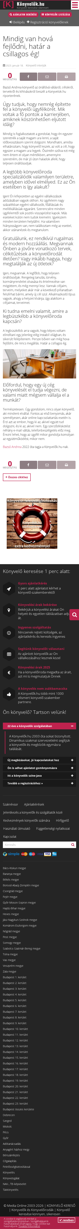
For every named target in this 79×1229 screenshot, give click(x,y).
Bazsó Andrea (12, 447)
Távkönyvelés (10, 1189)
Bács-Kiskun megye (14, 868)
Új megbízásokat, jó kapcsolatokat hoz (33, 760)
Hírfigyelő (62, 820)
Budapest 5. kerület (14, 1000)
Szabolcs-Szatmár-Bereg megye (21, 948)
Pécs (6, 1132)
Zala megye (9, 971)
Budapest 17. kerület (15, 1069)
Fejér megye (10, 897)
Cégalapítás (9, 1161)
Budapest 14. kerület (15, 1052)
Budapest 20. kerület (15, 1086)
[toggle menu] (75, 5)
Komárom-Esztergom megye (20, 925)
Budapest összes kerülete (18, 1109)
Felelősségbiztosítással (16, 1167)
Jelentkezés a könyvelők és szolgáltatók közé (33, 812)
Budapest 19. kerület (15, 1080)
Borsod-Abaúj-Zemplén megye (21, 885)
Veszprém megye (13, 966)
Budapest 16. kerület (15, 1063)
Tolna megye (10, 954)
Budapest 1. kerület (14, 977)
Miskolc (7, 1126)
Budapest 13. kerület (15, 1046)
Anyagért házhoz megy (16, 1149)
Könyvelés (9, 1172)
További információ (29, 1226)
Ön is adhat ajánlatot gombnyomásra (32, 768)
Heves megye (11, 914)
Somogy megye (12, 943)
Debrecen (9, 1115)
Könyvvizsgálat (11, 1178)
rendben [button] (68, 1220)
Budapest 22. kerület (15, 1098)
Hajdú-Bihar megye (14, 908)
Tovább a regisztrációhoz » (25, 783)
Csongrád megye (13, 891)
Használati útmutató (16, 828)
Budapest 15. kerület (15, 1057)
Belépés (19, 22)
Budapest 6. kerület (14, 1006)
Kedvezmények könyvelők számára (26, 820)
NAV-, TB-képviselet (14, 1184)
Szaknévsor (10, 804)
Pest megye (10, 937)
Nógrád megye (11, 931)
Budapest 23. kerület (15, 1103)
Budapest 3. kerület (14, 988)
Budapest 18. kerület (15, 1075)
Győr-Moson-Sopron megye (19, 902)
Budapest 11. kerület (15, 1034)
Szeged (7, 1121)
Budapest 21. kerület (15, 1092)
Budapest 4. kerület (14, 994)
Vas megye (9, 960)
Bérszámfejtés (11, 1155)
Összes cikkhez (18, 477)
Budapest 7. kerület (14, 1011)
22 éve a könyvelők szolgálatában (29, 726)
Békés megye (11, 879)
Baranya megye (12, 874)
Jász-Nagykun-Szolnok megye (20, 920)
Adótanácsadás (12, 1144)
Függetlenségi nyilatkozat (53, 828)
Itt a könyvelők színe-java (24, 775)
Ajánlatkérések (34, 804)
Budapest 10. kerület (15, 1029)
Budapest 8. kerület (14, 1017)
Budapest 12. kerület (15, 1040)
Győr (5, 1138)
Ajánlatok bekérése (25, 14)
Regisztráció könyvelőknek (49, 22)
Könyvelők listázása (57, 14)
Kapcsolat (9, 836)
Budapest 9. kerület (14, 1023)
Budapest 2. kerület (14, 983)
